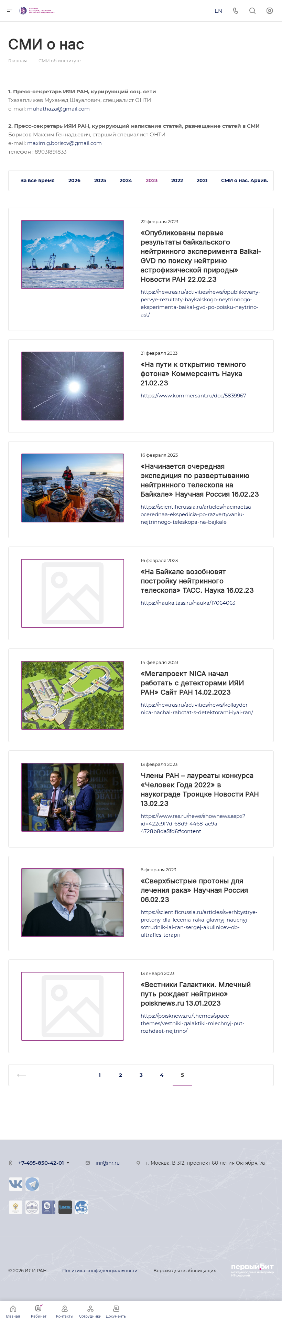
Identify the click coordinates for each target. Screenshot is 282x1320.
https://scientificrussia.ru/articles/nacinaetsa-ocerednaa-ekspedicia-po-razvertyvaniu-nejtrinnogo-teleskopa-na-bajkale (197, 514)
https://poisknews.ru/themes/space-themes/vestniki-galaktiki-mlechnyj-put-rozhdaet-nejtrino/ (193, 1023)
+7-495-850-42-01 (41, 1163)
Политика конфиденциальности (100, 1270)
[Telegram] (32, 1184)
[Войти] (270, 11)
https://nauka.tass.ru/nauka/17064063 (188, 603)
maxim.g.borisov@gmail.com (64, 143)
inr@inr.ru (108, 1163)
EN (218, 11)
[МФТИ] (65, 1207)
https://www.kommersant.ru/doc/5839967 (193, 395)
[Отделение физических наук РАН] (48, 1207)
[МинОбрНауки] (15, 1207)
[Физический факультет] (81, 1207)
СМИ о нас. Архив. (244, 180)
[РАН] (32, 1207)
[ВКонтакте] (15, 1184)
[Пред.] (24, 1075)
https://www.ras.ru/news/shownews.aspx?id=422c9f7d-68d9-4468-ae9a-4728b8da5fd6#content (193, 823)
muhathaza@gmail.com (58, 108)
